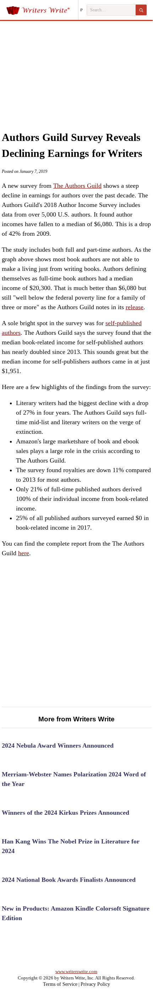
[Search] (141, 10)
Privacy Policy (95, 984)
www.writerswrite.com (76, 971)
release (134, 307)
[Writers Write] (42, 10)
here (23, 553)
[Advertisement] (76, 68)
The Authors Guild (77, 185)
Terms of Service (60, 984)
